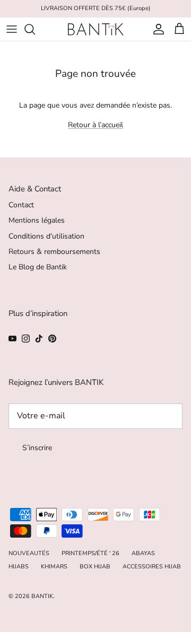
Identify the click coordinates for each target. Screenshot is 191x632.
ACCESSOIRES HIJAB (152, 566)
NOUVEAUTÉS (28, 553)
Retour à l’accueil (95, 125)
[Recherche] (35, 29)
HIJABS (18, 566)
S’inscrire (37, 448)
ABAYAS (143, 553)
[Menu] (11, 29)
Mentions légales (36, 220)
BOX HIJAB (95, 566)
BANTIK (42, 596)
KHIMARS (54, 566)
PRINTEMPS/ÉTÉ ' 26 (90, 553)
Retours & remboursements (54, 252)
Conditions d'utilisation (46, 236)
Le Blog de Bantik (37, 267)
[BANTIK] (96, 29)
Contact (21, 205)
